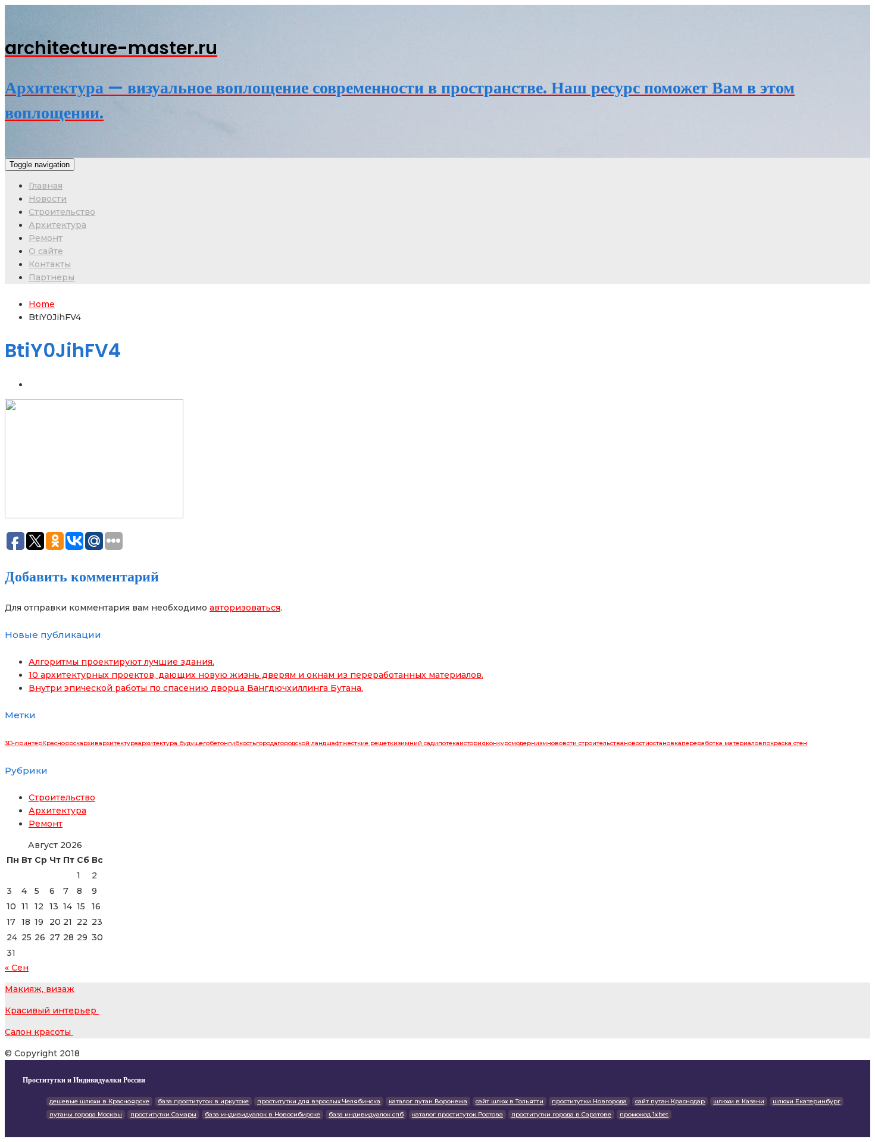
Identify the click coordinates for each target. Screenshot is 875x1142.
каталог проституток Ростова (457, 1114)
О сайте (46, 251)
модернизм (529, 743)
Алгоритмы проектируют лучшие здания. (121, 661)
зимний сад (416, 743)
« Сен (17, 967)
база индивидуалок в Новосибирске (262, 1114)
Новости (48, 198)
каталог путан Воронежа (428, 1101)
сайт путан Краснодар (670, 1101)
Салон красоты (39, 1032)
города (266, 743)
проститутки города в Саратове (561, 1114)
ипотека (447, 743)
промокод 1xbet (644, 1114)
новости (636, 743)
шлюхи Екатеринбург (806, 1101)
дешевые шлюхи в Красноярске (99, 1101)
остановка (665, 743)
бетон (219, 743)
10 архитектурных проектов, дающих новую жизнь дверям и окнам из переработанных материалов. (256, 674)
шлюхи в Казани (738, 1101)
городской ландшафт (309, 743)
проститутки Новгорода (589, 1101)
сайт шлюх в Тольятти (509, 1101)
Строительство (62, 212)
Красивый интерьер (52, 1010)
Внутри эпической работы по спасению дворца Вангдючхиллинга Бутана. (196, 688)
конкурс (498, 743)
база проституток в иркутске (203, 1101)
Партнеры (51, 277)
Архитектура (57, 225)
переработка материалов (722, 743)
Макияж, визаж (39, 989)
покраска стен (784, 743)
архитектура (118, 743)
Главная (45, 185)
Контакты (50, 264)
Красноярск (61, 743)
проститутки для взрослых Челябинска (318, 1101)
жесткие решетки (370, 743)
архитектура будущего (174, 743)
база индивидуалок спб (366, 1114)
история (473, 743)
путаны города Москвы (85, 1114)
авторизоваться (245, 607)
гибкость (242, 743)
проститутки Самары (163, 1114)
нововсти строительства (585, 743)
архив (89, 743)
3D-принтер (23, 743)
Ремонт (45, 238)
